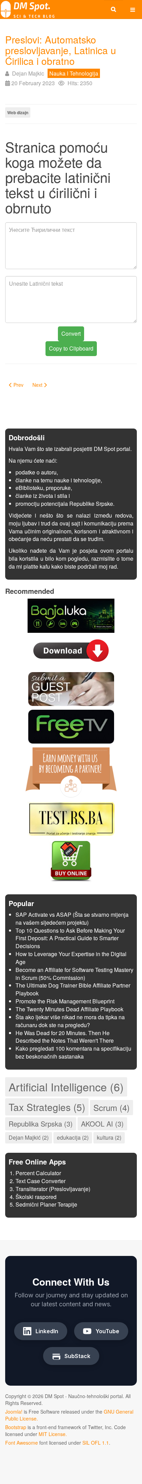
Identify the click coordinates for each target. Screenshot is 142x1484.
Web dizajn (17, 112)
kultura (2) (109, 1137)
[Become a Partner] (71, 772)
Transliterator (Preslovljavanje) (53, 1189)
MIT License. (53, 1434)
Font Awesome (21, 1442)
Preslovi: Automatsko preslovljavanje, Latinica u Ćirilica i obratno (60, 50)
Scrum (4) (111, 1107)
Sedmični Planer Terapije (46, 1204)
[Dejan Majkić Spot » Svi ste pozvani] (27, 9)
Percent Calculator (38, 1173)
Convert (71, 333)
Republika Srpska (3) (41, 1124)
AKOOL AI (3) (102, 1124)
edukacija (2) (73, 1137)
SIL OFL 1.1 (95, 1442)
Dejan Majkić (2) (29, 1137)
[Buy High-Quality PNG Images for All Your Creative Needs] (71, 860)
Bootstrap (15, 1427)
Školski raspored (36, 1197)
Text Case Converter (40, 1181)
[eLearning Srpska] (71, 818)
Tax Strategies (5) (47, 1107)
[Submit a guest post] (71, 688)
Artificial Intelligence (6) (66, 1086)
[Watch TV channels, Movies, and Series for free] (71, 726)
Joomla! (13, 1411)
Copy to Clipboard (71, 348)
